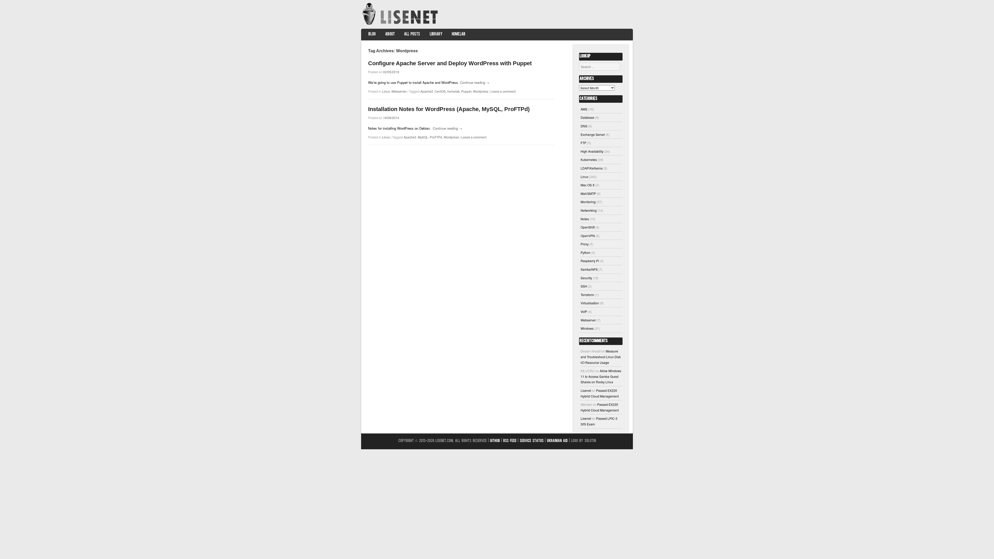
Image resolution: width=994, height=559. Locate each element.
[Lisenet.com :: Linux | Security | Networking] (400, 24)
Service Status (532, 441)
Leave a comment (503, 91)
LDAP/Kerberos (592, 168)
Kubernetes (589, 159)
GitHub (495, 441)
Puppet (466, 91)
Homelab (458, 34)
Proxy (585, 244)
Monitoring (588, 202)
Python (585, 252)
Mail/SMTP (588, 193)
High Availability (592, 151)
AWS (584, 109)
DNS (584, 126)
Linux (386, 91)
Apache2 (426, 91)
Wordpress (480, 91)
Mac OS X (588, 185)
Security (586, 278)
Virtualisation (590, 303)
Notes (585, 219)
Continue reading (474, 82)
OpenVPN (588, 235)
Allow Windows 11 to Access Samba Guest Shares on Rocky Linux (601, 376)
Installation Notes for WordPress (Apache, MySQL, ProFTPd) (449, 109)
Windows (587, 328)
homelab (453, 91)
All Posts (412, 34)
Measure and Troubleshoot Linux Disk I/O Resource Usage (601, 356)
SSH (584, 286)
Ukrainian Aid (557, 441)
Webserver (399, 91)
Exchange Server (593, 134)
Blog (372, 34)
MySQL (423, 137)
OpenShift (588, 227)
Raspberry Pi (590, 261)
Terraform (587, 294)
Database (587, 117)
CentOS (440, 91)
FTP (583, 143)
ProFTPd (436, 137)
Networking (589, 210)
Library (436, 34)
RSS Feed (509, 441)
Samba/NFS (589, 269)
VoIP (584, 311)
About (390, 34)
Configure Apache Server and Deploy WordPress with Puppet (450, 63)
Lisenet (586, 390)
